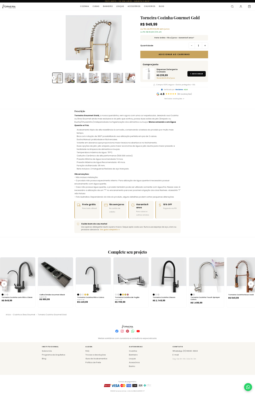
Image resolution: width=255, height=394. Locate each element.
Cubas (96, 6)
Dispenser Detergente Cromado (167, 70)
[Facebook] (116, 331)
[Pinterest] (127, 331)
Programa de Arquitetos (53, 354)
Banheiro (108, 6)
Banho (132, 366)
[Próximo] (251, 284)
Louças (120, 6)
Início (8, 314)
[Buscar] (232, 6)
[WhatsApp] (132, 331)
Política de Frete (93, 362)
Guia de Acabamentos (96, 358)
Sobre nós (47, 351)
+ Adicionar (196, 74)
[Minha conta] (241, 6)
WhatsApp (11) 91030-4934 (185, 351)
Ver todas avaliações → (174, 98)
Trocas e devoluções (95, 354)
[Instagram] (122, 331)
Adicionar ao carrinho (174, 54)
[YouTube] (138, 331)
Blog (161, 6)
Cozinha (84, 6)
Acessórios (134, 6)
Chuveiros (149, 6)
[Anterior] (4, 284)
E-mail (176, 354)
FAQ (87, 351)
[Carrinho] (249, 6)
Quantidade (146, 45)
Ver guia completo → (110, 229)
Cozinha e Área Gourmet (24, 314)
